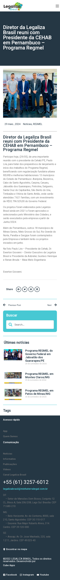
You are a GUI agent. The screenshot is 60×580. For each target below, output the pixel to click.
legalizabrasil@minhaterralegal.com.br (25, 488)
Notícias (27, 124)
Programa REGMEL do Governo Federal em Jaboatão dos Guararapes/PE (39, 355)
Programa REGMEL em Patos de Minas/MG (39, 392)
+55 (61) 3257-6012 (25, 482)
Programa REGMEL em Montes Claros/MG (39, 375)
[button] (18, 289)
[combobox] (30, 324)
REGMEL (37, 124)
